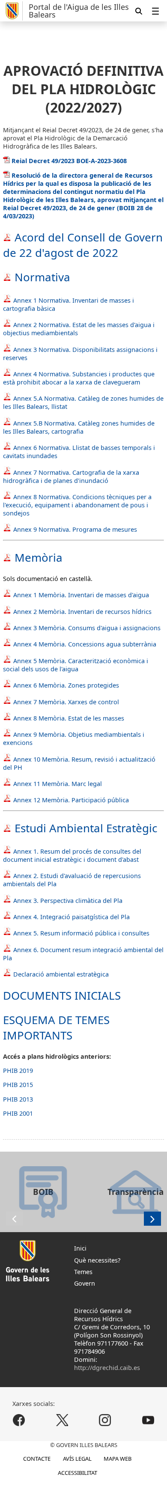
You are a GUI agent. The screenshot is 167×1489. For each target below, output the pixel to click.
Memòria (39, 557)
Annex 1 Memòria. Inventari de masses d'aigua (81, 595)
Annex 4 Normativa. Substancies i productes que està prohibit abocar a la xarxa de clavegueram (79, 378)
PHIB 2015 (18, 1085)
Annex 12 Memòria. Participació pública (71, 800)
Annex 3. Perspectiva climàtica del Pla (67, 900)
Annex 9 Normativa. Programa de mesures (75, 529)
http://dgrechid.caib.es (107, 1368)
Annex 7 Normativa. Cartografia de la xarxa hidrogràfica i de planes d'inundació (71, 476)
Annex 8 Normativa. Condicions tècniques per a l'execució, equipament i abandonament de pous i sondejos (77, 505)
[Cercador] (138, 11)
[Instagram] (105, 1420)
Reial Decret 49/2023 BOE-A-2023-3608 (68, 161)
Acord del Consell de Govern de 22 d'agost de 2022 (83, 244)
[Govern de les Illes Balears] (13, 11)
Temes (83, 1272)
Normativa (41, 277)
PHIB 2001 (18, 1113)
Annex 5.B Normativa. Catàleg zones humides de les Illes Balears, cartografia (79, 427)
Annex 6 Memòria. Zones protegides (66, 685)
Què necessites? (97, 1260)
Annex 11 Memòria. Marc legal (57, 784)
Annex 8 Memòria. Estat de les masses (68, 718)
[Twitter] (62, 1420)
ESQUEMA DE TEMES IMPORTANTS (56, 1027)
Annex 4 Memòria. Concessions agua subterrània (84, 644)
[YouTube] (148, 1420)
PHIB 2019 (18, 1070)
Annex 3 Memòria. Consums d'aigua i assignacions (87, 628)
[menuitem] (155, 11)
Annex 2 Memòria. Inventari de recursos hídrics (82, 612)
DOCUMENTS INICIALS (62, 995)
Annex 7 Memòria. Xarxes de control (66, 702)
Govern (84, 1283)
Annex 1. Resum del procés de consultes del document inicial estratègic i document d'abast (72, 855)
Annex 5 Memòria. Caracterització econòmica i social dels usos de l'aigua (75, 665)
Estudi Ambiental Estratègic (84, 828)
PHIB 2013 (18, 1099)
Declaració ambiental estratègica (60, 974)
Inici (80, 1248)
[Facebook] (19, 1420)
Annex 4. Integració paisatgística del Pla (71, 917)
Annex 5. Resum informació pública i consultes (80, 933)
